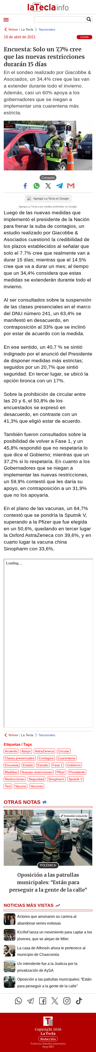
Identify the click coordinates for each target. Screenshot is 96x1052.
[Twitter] (54, 1000)
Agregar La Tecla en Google (51, 198)
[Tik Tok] (79, 1000)
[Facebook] (42, 1000)
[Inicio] (48, 7)
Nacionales (47, 29)
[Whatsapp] (18, 1000)
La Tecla (27, 29)
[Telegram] (30, 1000)
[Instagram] (67, 1000)
